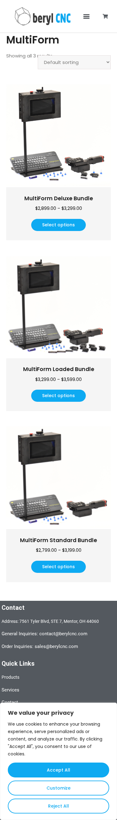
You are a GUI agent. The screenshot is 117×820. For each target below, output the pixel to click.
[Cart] (105, 16)
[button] (86, 16)
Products (10, 677)
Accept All (58, 770)
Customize (58, 788)
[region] (58, 761)
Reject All (58, 806)
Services (10, 690)
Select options (58, 225)
